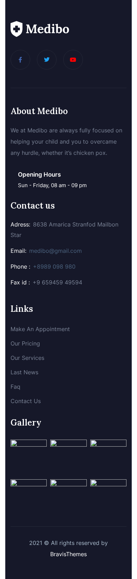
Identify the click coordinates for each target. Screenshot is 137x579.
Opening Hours (39, 174)
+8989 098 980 (54, 266)
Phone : (20, 266)
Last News (24, 372)
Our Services (27, 357)
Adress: (20, 224)
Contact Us (26, 400)
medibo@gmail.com (55, 250)
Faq (15, 386)
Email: (18, 250)
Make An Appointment (40, 329)
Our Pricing (25, 343)
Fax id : (20, 282)
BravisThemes (68, 554)
